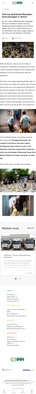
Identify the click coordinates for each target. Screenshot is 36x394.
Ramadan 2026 (12, 299)
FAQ (8, 312)
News (7, 9)
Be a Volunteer (12, 314)
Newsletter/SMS (12, 345)
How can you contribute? (15, 309)
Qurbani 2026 (12, 301)
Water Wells (11, 297)
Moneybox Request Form (16, 329)
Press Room (11, 339)
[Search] (3, 3)
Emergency (11, 295)
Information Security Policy (16, 316)
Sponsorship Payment (14, 326)
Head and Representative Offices (16, 342)
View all (30, 228)
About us (10, 337)
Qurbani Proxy (12, 324)
